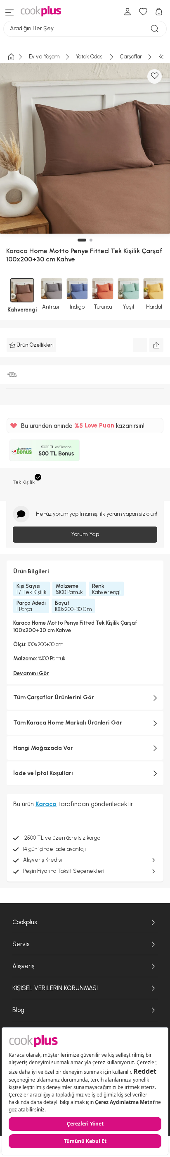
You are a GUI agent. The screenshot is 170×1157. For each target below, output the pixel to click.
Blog (18, 1010)
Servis (20, 944)
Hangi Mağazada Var (43, 747)
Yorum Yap (85, 534)
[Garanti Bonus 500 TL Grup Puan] (45, 450)
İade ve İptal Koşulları (43, 773)
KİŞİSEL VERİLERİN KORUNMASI (55, 988)
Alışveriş (23, 966)
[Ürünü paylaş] (156, 345)
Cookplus (24, 922)
